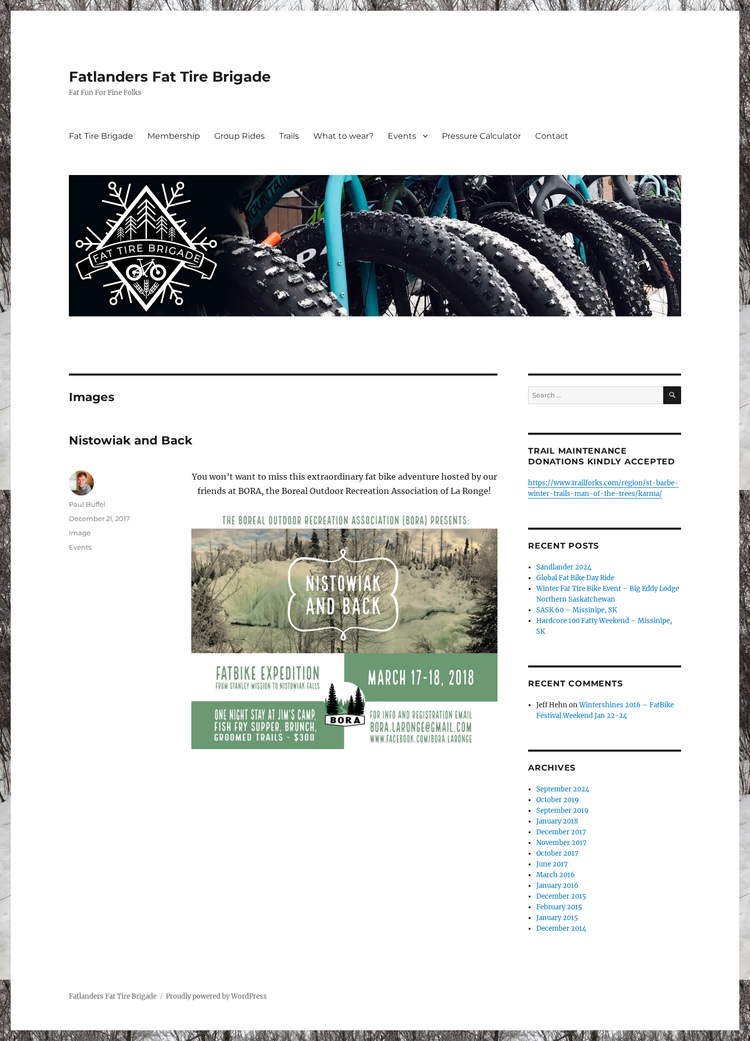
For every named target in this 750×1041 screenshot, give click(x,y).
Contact (551, 136)
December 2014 (561, 928)
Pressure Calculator (481, 136)
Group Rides (239, 136)
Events (402, 136)
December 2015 (561, 896)
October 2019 (557, 800)
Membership (173, 136)
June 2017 (552, 864)
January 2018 (557, 821)
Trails (289, 136)
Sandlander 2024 (563, 567)
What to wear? (343, 136)
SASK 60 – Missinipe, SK (576, 610)
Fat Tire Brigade (101, 136)
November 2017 (561, 842)
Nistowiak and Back (130, 440)
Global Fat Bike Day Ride (575, 578)
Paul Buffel (87, 504)
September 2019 (562, 810)
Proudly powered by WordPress (216, 996)
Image (80, 533)
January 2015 (557, 917)
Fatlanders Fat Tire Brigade (170, 76)
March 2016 (555, 875)
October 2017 (557, 853)
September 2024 (562, 789)
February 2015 (559, 907)
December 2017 (561, 832)
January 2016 (557, 885)
